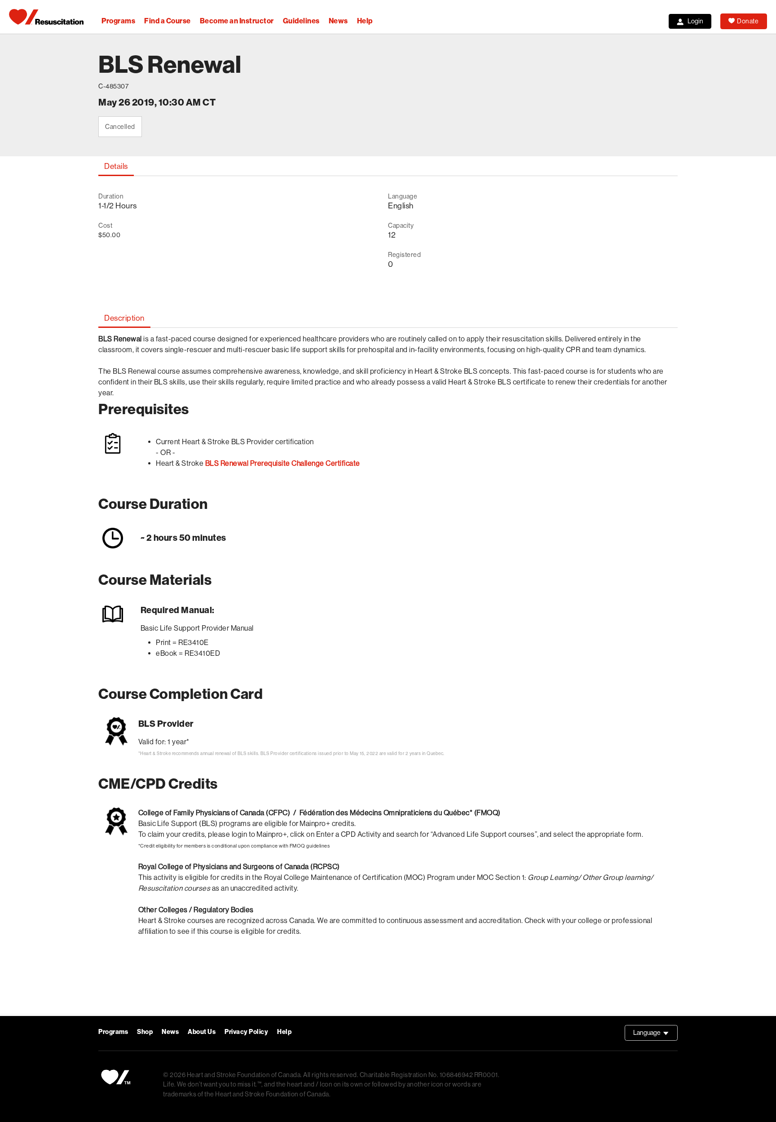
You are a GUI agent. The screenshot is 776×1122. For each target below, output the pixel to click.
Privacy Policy (246, 1032)
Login (695, 21)
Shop (145, 1032)
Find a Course (167, 21)
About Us (202, 1032)
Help (365, 21)
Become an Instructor (237, 21)
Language (655, 1035)
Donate (747, 21)
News (338, 21)
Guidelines (301, 21)
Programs (118, 21)
